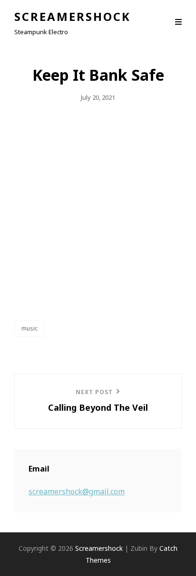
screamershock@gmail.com (77, 491)
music (29, 328)
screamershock (72, 16)
